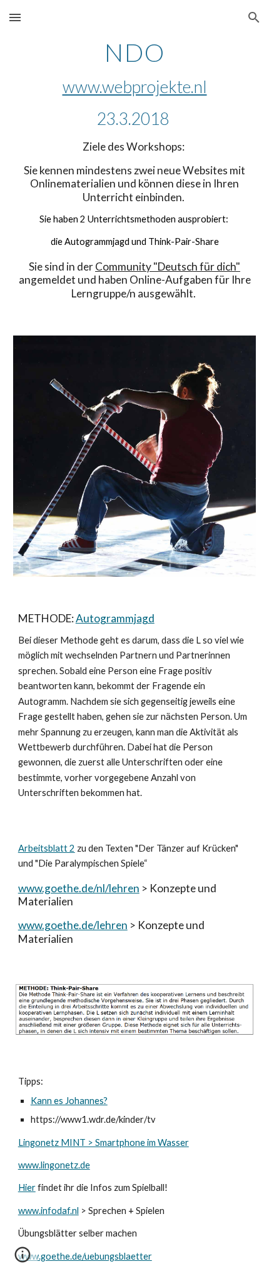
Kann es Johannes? (69, 1100)
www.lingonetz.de (54, 1165)
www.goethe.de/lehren (73, 925)
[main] (134, 170)
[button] (15, 17)
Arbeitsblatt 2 (46, 848)
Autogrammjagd (115, 618)
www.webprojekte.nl (135, 87)
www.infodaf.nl (48, 1210)
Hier (27, 1187)
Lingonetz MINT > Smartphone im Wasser (103, 1142)
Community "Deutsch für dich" (167, 266)
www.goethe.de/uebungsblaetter (85, 1256)
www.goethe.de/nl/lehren (79, 888)
